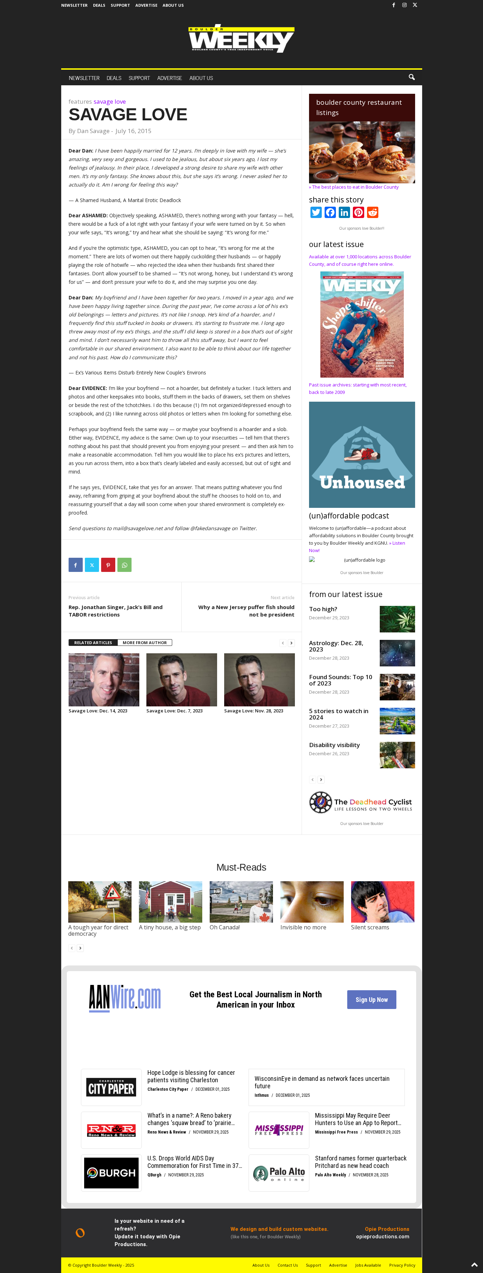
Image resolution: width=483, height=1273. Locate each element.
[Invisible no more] (312, 901)
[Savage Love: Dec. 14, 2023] (104, 679)
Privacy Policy (402, 1265)
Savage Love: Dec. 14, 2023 (98, 710)
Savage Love (110, 101)
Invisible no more (303, 927)
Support (120, 5)
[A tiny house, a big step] (171, 901)
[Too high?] (397, 619)
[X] (415, 5)
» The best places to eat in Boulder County (354, 187)
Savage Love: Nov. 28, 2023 (253, 710)
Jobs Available (368, 1265)
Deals (99, 5)
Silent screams (370, 927)
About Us (173, 5)
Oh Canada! (225, 927)
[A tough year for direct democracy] (100, 901)
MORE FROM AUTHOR (145, 642)
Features (80, 101)
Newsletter (74, 5)
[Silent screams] (383, 901)
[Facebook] (394, 5)
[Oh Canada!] (241, 901)
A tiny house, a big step (170, 927)
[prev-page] (282, 643)
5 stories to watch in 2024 (338, 714)
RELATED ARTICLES (93, 642)
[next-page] (291, 643)
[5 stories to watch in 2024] (397, 721)
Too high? (323, 609)
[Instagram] (404, 5)
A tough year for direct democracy (98, 930)
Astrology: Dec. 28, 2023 (336, 646)
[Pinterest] (108, 565)
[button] (411, 77)
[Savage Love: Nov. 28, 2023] (259, 679)
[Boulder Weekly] (241, 38)
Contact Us (288, 1265)
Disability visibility (334, 745)
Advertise (146, 5)
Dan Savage (93, 131)
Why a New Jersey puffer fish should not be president (246, 610)
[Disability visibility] (397, 755)
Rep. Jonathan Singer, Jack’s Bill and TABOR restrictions (116, 610)
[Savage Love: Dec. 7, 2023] (181, 679)
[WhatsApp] (124, 565)
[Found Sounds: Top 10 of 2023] (397, 687)
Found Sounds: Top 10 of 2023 (340, 680)
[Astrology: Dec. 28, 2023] (397, 653)
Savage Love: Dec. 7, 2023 (174, 710)
